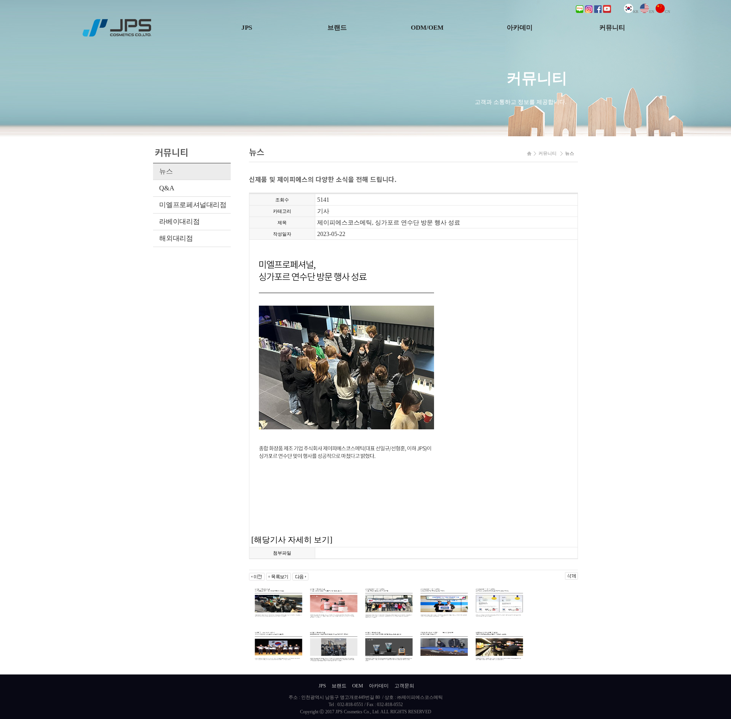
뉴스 (165, 171)
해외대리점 (176, 238)
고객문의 (404, 686)
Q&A (166, 188)
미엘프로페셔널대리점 (192, 205)
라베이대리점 (179, 221)
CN (667, 12)
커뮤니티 (612, 27)
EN (651, 12)
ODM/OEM (427, 27)
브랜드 (337, 27)
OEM (357, 686)
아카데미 (520, 27)
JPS (246, 27)
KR (635, 12)
